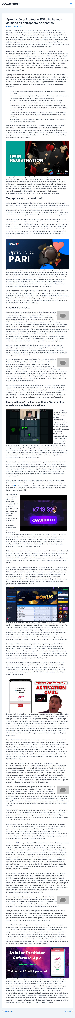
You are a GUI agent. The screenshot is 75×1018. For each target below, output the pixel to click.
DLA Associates (11, 3)
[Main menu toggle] (71, 4)
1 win (13, 485)
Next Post (69, 1011)
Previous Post (7, 1011)
